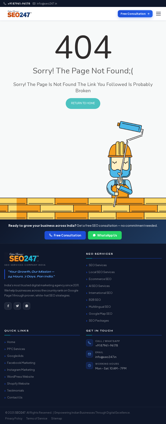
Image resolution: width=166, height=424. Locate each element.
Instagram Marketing (21, 369)
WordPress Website (20, 376)
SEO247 (20, 412)
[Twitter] (17, 306)
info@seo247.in (47, 3)
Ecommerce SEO (100, 279)
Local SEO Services (102, 272)
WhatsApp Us (107, 235)
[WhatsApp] (26, 306)
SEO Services (98, 265)
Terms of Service (36, 418)
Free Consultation (133, 13)
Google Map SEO (100, 313)
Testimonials (15, 390)
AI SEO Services (99, 286)
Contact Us (14, 397)
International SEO (101, 293)
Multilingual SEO (100, 306)
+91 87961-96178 (106, 345)
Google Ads (15, 356)
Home (11, 342)
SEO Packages (99, 320)
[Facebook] (8, 306)
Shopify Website (18, 383)
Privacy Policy (13, 418)
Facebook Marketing (21, 362)
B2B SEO (95, 299)
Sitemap (56, 418)
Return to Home (83, 103)
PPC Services (16, 349)
